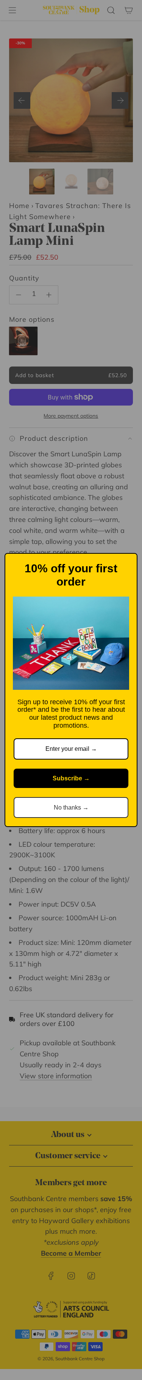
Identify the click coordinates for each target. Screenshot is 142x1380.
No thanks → (71, 807)
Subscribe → (71, 778)
